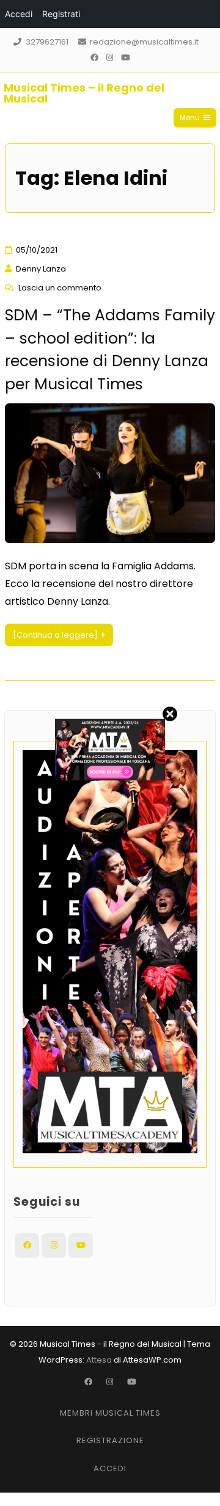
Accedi (110, 1468)
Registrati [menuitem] (61, 14)
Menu (190, 117)
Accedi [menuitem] (18, 14)
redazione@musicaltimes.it (144, 42)
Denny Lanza (41, 269)
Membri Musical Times (110, 1413)
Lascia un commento (59, 288)
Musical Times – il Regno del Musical (84, 93)
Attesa (99, 1360)
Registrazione (110, 1440)
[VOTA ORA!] (110, 777)
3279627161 (47, 42)
